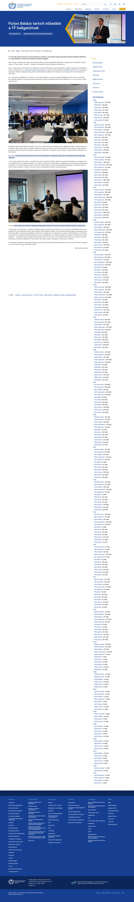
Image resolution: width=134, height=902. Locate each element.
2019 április (97, 339)
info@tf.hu (32, 885)
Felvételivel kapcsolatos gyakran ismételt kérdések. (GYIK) (37, 837)
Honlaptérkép (106, 892)
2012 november (99, 549)
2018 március (98, 375)
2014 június (97, 497)
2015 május (97, 467)
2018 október (98, 357)
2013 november (99, 517)
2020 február (98, 312)
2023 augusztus (99, 200)
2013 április (97, 534)
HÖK (49, 822)
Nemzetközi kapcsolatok (15, 841)
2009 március (98, 667)
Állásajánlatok (12, 847)
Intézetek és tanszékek (75, 822)
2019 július (97, 332)
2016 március (98, 439)
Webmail (70, 4)
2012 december (99, 547)
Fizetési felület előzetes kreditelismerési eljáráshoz (36, 824)
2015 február (98, 474)
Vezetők (10, 822)
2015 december (99, 449)
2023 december (99, 189)
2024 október (98, 162)
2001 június (97, 783)
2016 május (97, 434)
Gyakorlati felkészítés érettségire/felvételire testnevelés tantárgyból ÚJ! (37, 828)
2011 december (99, 579)
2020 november (99, 289)
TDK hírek (96, 75)
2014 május (97, 499)
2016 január (98, 444)
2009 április (98, 664)
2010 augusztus (99, 622)
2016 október (98, 422)
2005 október (98, 726)
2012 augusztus (99, 557)
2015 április (97, 469)
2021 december (99, 254)
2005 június (98, 728)
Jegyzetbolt (51, 833)
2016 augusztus (99, 427)
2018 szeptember (99, 359)
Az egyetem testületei (14, 839)
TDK (89, 818)
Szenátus (11, 825)
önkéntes (18, 295)
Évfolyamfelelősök (53, 820)
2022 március (98, 245)
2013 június (97, 529)
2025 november (99, 127)
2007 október (98, 696)
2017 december (99, 384)
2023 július (97, 202)
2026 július (97, 105)
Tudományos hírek (99, 71)
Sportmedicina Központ (15, 869)
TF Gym (10, 866)
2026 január (98, 120)
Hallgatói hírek (97, 67)
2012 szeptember (99, 554)
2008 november (99, 676)
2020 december (99, 287)
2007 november (99, 694)
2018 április (97, 372)
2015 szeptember (99, 457)
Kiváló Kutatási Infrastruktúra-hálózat (97, 841)
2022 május (98, 240)
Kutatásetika (91, 826)
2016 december (99, 417)
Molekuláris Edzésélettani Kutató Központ (97, 806)
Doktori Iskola (92, 810)
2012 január (98, 574)
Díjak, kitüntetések (13, 836)
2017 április (97, 404)
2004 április (98, 743)
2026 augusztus (99, 102)
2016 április (97, 437)
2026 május (98, 110)
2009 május (98, 662)
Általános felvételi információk (33, 809)
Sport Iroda (51, 825)
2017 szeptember (99, 392)
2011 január (97, 607)
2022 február (98, 247)
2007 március (98, 706)
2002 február (98, 770)
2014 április (97, 502)
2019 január (98, 347)
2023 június (98, 205)
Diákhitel (51, 810)
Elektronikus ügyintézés (15, 805)
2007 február (98, 709)
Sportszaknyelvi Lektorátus (76, 820)
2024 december (99, 157)
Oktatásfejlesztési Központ (76, 814)
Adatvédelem (116, 892)
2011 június (97, 594)
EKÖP (89, 831)
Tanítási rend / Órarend (55, 805)
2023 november (99, 192)
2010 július (97, 624)
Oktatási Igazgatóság (74, 811)
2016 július (97, 429)
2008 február (98, 684)
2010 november (99, 614)
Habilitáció (91, 823)
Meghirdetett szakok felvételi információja (36, 816)
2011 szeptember (99, 587)
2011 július (97, 592)
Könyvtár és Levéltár (14, 844)
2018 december (99, 352)
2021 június (97, 270)
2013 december (99, 514)
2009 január (98, 669)
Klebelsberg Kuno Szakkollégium (53, 816)
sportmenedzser (27, 295)
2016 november (99, 419)
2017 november (99, 387)
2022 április (98, 242)
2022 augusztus (99, 232)
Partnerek (11, 852)
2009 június (98, 659)
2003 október (98, 753)
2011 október (98, 584)
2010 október (98, 617)
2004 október (98, 741)
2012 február (98, 572)
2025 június (98, 140)
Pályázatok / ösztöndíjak (55, 808)
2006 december (99, 714)
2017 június (97, 399)
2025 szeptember (99, 132)
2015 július (97, 462)
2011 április (97, 599)
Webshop (122, 9)
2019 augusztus (99, 329)
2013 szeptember (99, 522)
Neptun (66, 4)
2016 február (98, 442)
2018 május (97, 369)
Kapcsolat (11, 802)
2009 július (97, 657)
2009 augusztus (99, 654)
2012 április (97, 567)
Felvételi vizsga (32, 806)
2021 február (98, 280)
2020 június (98, 302)
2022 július (97, 235)
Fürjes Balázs (48, 295)
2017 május (97, 402)
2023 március (98, 212)
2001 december (99, 775)
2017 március (98, 407)
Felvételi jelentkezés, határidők (34, 813)
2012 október (98, 552)
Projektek (11, 855)
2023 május (98, 207)
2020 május (98, 305)
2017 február (98, 410)
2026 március (98, 115)
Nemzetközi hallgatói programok (54, 836)
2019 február (98, 345)
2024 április (98, 177)
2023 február (98, 215)
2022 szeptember (99, 230)
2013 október (98, 519)
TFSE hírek (96, 83)
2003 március (98, 761)
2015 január (98, 477)
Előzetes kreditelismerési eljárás (35, 820)
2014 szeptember (99, 489)
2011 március (98, 602)
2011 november (99, 582)
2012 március (98, 569)
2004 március (98, 746)
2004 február (98, 748)
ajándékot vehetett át (70, 70)
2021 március (98, 277)
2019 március (98, 342)
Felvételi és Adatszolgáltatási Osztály (76, 808)
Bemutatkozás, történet (15, 810)
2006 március (98, 721)
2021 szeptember (99, 262)
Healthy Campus (13, 863)
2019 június (97, 335)
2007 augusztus (99, 699)
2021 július (97, 267)
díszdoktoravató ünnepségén (34, 70)
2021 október (98, 259)
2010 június (97, 627)
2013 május (97, 532)
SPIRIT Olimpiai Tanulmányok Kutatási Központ (96, 837)
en (124, 4)
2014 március (98, 504)
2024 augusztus (99, 167)
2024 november (99, 160)
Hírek (18, 51)
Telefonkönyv (60, 4)
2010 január (98, 639)
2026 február (98, 117)
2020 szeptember (100, 294)
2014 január (98, 509)
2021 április (97, 275)
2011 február (98, 604)
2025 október (98, 130)
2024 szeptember (99, 165)
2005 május (98, 731)
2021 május (97, 272)
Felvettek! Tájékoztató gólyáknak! (34, 803)
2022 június (98, 237)
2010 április (97, 632)
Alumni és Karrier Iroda (15, 850)
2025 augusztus (99, 135)
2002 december (99, 768)
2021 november (99, 257)
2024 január (98, 185)
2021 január (98, 282)
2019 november (99, 322)
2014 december (99, 482)
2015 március (98, 472)
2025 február (98, 150)
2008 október (98, 679)
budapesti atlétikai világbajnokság (64, 295)
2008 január (98, 687)
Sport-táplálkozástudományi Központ (96, 803)
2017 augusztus (99, 394)
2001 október (98, 780)
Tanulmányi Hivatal (73, 805)
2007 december (99, 691)
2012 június (97, 562)
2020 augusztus (99, 297)
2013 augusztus (99, 524)
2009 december (99, 644)
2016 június (97, 432)
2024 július (97, 170)
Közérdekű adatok (13, 813)
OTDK (89, 829)
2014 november (99, 484)
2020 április (98, 307)
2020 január (98, 315)
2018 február (98, 377)
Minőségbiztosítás (13, 830)
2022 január (98, 250)
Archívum (96, 87)
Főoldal (98, 892)
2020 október (98, 292)
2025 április (98, 145)
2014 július (97, 494)
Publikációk (91, 815)
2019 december (99, 319)
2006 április (98, 719)
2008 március (98, 682)
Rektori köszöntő (13, 808)
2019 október (98, 324)
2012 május (97, 564)
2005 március (98, 736)
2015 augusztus (99, 459)
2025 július (97, 137)
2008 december (99, 674)
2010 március (98, 634)
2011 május (97, 597)
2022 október (98, 227)
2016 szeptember (99, 424)
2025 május (98, 142)
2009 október (98, 649)
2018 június (97, 367)
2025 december (99, 125)
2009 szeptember (100, 652)
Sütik (122, 892)
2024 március (98, 180)
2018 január (98, 380)
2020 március (98, 310)
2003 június (98, 756)
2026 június (98, 107)
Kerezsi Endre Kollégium (55, 813)
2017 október (98, 389)
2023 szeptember (99, 197)
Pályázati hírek (98, 79)
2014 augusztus (99, 492)
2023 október (98, 194)
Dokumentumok (13, 828)
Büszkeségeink (98, 62)
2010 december (99, 612)
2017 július (97, 397)
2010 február (98, 637)
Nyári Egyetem (92, 834)
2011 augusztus (99, 589)
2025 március (98, 147)
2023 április (98, 210)
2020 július (97, 299)
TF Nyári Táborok (13, 871)
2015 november (99, 452)
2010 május (97, 629)
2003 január (98, 763)
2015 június (97, 464)
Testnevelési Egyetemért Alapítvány (15, 819)
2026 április (98, 112)
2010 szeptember (99, 619)
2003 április (98, 758)
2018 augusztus (99, 362)
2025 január (98, 152)
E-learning (76, 4)
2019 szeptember (99, 327)
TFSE (49, 828)
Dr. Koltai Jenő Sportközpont (16, 833)
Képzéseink (71, 802)
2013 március (98, 537)
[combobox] (94, 4)
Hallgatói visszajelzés (54, 842)
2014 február (98, 507)
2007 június (98, 701)
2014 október (98, 487)
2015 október (98, 454)
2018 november (99, 354)
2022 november (99, 224)
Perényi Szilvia (38, 295)
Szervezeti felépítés (14, 816)
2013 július (97, 527)
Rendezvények (12, 860)
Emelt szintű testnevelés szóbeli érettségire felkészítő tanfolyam (36, 833)
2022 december (99, 222)
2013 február (98, 539)
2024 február (98, 182)
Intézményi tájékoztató (55, 840)
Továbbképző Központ (74, 817)
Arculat (10, 858)
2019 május (97, 337)
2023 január (98, 217)
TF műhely (51, 830)
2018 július (97, 364)
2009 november (99, 646)
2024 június (98, 172)
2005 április (98, 733)
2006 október (98, 716)
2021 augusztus (99, 264)
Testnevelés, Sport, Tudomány (96, 820)
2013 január (98, 542)
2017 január (98, 412)
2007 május (98, 704)
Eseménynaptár (98, 92)
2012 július (97, 559)
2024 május (98, 175)
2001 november (99, 778)
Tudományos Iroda (93, 812)
